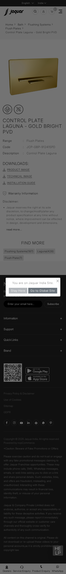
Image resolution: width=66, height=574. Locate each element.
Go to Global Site (42, 290)
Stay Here (18, 290)
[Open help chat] (58, 550)
